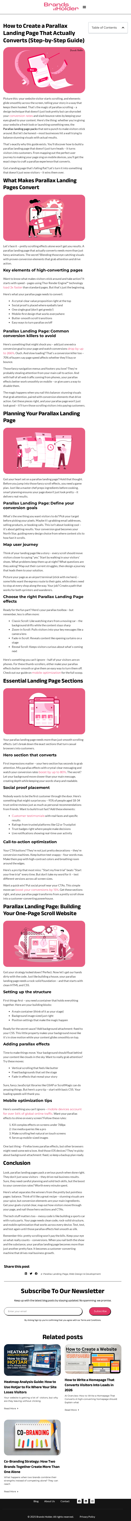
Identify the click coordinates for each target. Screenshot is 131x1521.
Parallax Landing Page (55, 1274)
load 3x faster (12, 287)
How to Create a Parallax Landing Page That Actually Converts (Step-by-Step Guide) (44, 33)
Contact (65, 1501)
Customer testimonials (28, 816)
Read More (10, 1408)
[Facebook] (79, 1501)
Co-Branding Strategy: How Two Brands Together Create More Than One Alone (32, 1466)
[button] (84, 7)
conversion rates (21, 116)
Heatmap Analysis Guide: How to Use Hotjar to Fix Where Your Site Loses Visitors (30, 1386)
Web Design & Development (85, 1274)
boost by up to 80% (52, 772)
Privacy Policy (87, 1516)
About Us (49, 1501)
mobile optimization (46, 672)
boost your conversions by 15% (37, 890)
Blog (36, 1501)
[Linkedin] (86, 1501)
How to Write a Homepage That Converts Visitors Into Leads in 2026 (89, 1384)
